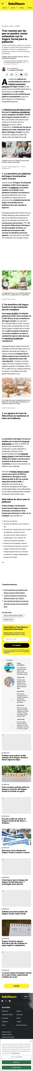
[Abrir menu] (3, 4)
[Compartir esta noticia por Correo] (21, 74)
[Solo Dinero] (16, 3)
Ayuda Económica (20, 664)
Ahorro (5, 8)
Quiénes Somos (6, 1032)
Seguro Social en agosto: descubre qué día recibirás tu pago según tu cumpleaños (14, 943)
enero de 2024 (12, 313)
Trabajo (21, 8)
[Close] (31, 1041)
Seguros (18, 1011)
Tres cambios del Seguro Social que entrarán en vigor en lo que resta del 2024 (16, 603)
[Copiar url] (26, 74)
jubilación (5, 125)
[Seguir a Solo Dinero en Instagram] (10, 1001)
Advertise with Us (7, 1034)
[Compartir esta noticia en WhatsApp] (7, 74)
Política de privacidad (9, 651)
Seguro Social (8, 619)
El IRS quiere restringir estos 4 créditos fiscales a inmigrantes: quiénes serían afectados (22, 698)
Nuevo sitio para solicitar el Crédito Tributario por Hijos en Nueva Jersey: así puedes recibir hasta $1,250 (22, 712)
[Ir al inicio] (9, 996)
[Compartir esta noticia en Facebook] (12, 74)
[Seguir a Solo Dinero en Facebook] (2, 1001)
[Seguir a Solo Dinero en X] (6, 1001)
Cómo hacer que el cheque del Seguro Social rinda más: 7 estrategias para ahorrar (15, 882)
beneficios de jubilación (21, 112)
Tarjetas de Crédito (7, 1014)
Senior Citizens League (20, 472)
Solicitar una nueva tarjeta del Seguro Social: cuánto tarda (14, 913)
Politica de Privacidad (8, 1037)
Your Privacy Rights (16, 1057)
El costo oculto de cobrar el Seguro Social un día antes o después (14, 821)
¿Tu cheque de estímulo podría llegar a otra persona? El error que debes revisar (22, 671)
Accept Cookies (16, 1067)
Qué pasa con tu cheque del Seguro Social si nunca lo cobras (16, 851)
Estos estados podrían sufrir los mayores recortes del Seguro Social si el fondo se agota (23, 725)
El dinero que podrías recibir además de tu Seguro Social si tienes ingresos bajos (22, 684)
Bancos (18, 1018)
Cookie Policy (16, 1053)
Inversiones (5, 1018)
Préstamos (5, 1011)
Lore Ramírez (14, 68)
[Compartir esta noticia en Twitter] (16, 74)
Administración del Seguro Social (17, 110)
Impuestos (20, 691)
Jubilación (17, 26)
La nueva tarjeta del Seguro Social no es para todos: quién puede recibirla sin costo (16, 975)
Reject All (16, 1062)
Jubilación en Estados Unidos (13, 615)
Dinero (13, 8)
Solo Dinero (5, 26)
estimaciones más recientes (12, 223)
